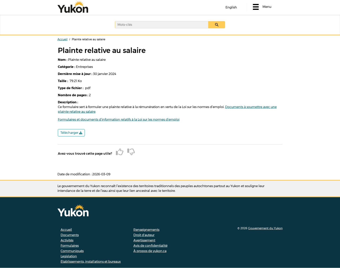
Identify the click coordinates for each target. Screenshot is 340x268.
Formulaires (70, 246)
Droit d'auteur (143, 235)
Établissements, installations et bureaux (91, 261)
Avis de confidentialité (150, 246)
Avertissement (144, 240)
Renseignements (146, 230)
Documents (70, 235)
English (231, 7)
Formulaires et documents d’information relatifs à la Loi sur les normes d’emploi (118, 119)
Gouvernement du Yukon (265, 228)
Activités (67, 240)
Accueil (62, 39)
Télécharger (69, 133)
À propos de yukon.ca (149, 251)
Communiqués (72, 251)
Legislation (69, 256)
